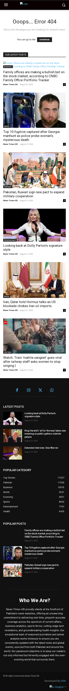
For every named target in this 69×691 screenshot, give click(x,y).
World (6, 126)
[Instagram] (29, 390)
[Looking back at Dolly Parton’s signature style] (34, 225)
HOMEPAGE (44, 40)
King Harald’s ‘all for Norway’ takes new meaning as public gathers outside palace (45, 433)
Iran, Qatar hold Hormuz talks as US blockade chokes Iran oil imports (29, 304)
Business (8, 66)
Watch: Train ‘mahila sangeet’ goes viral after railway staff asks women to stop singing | (32, 362)
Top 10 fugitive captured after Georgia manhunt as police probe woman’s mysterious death (31, 136)
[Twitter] (40, 390)
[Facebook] (17, 390)
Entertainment (10, 240)
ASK (63, 680)
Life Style (7, 352)
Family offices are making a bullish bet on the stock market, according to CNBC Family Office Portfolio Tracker (34, 76)
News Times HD (10, 84)
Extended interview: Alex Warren (41, 448)
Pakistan (7, 187)
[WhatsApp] (52, 390)
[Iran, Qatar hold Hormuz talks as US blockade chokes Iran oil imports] (34, 280)
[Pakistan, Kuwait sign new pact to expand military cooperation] (34, 170)
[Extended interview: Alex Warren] (12, 453)
